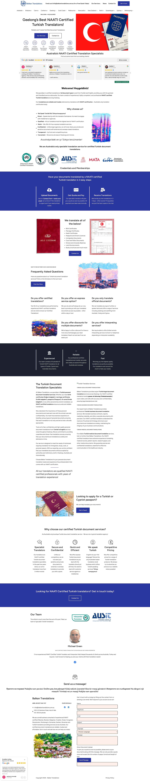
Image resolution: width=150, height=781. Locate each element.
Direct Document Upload (84, 747)
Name (79, 703)
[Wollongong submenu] (132, 10)
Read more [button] (4, 773)
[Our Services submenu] (100, 3)
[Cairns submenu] (38, 10)
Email (78, 716)
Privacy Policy (110, 778)
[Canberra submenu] (47, 10)
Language (80, 728)
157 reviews (11, 761)
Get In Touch (83, 510)
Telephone (80, 710)
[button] (130, 73)
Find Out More (38, 284)
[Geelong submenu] (55, 10)
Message (79, 735)
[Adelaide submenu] (23, 10)
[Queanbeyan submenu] (114, 10)
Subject (79, 722)
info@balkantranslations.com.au (44, 707)
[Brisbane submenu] (31, 10)
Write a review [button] (123, 60)
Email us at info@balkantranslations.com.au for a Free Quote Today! (67, 3)
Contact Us (55, 36)
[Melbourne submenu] (75, 10)
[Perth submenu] (103, 10)
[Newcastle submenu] (85, 10)
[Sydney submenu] (122, 10)
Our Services (41, 36)
